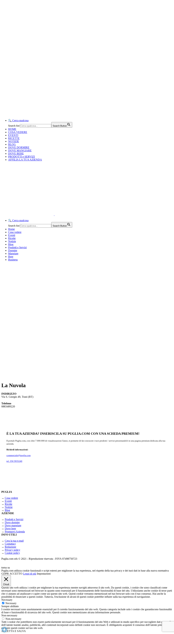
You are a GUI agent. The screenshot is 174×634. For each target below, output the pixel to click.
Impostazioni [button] (44, 573)
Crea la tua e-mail (14, 540)
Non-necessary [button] (9, 615)
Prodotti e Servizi (17, 247)
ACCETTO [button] (16, 573)
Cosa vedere (14, 232)
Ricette (12, 238)
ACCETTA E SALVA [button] (13, 631)
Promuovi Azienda (15, 531)
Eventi (11, 235)
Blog (10, 244)
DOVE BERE (16, 153)
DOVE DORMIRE (18, 147)
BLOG (12, 144)
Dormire (12, 250)
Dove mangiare (13, 525)
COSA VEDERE (17, 132)
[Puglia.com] (62, 214)
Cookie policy (12, 553)
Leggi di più (29, 573)
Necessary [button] (6, 599)
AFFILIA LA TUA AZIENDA (25, 159)
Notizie (12, 241)
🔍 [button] (18, 120)
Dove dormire (12, 522)
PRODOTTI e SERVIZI (21, 156)
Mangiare (13, 253)
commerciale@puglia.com (18, 455)
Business (13, 259)
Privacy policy (12, 549)
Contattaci (10, 543)
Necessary (10, 603)
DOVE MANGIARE (20, 150)
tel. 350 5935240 (14, 461)
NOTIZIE (13, 141)
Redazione (10, 546)
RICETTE (14, 138)
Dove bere (10, 528)
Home (11, 229)
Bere (10, 256)
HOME (12, 129)
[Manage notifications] (4, 629)
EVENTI (13, 135)
